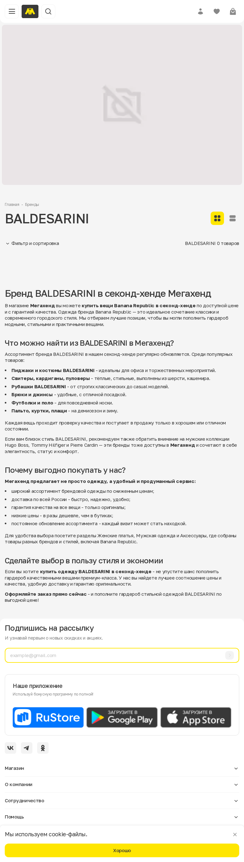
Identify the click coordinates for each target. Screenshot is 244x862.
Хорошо (122, 850)
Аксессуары (193, 535)
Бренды (32, 204)
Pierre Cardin (84, 445)
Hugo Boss (16, 445)
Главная (12, 204)
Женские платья (115, 535)
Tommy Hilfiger (48, 445)
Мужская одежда (155, 535)
